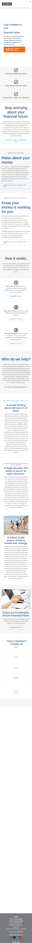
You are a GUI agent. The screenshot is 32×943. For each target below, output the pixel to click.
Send (16, 692)
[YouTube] (20, 937)
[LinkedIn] (17, 937)
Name (16, 647)
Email (16, 657)
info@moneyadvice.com (16, 934)
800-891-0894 (19, 921)
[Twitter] (14, 937)
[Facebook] (11, 937)
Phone (16, 667)
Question (16, 678)
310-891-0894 (18, 919)
